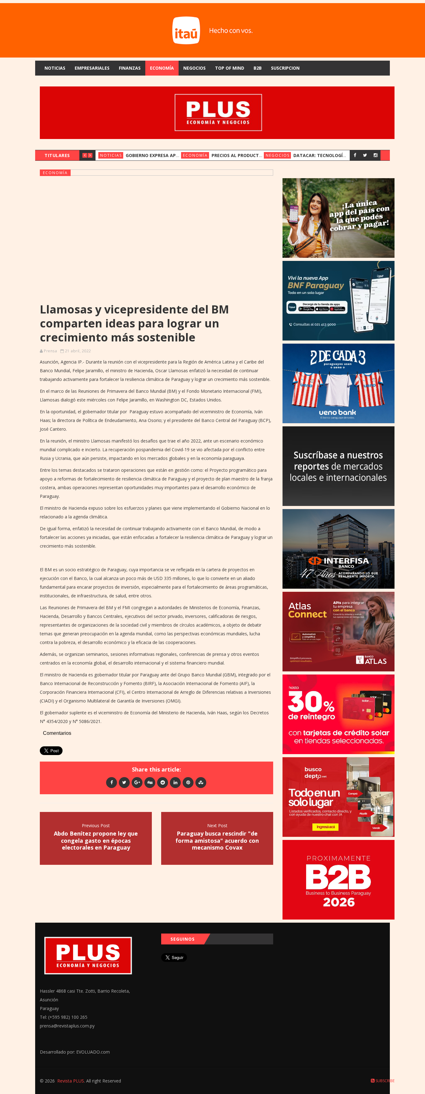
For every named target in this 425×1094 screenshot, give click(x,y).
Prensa (50, 351)
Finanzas (130, 68)
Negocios (194, 68)
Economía (162, 68)
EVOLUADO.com (93, 1052)
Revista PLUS (70, 1081)
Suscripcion (285, 68)
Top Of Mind (229, 68)
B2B (258, 68)
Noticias (54, 68)
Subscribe (385, 1080)
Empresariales (92, 68)
